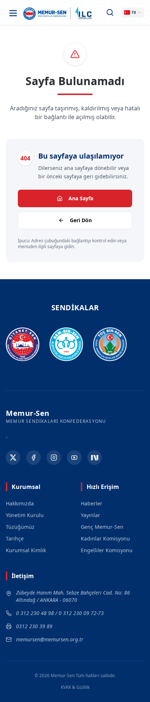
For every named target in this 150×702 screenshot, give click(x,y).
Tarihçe (15, 538)
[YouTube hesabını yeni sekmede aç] (74, 457)
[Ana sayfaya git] (45, 13)
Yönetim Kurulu (25, 515)
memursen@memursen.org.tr (49, 639)
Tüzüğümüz (20, 526)
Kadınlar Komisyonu (105, 538)
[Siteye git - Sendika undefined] (22, 344)
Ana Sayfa (80, 198)
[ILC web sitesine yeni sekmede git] (83, 13)
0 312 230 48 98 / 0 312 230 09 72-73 (60, 613)
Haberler (91, 503)
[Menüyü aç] (13, 13)
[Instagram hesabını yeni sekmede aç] (54, 457)
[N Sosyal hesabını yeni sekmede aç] (94, 457)
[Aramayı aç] (110, 12)
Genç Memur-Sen (102, 526)
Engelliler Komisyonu (107, 550)
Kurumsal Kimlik (26, 550)
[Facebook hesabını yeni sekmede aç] (33, 457)
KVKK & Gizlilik (75, 687)
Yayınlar (90, 515)
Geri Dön (81, 220)
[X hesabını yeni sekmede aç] (13, 457)
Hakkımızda (20, 503)
